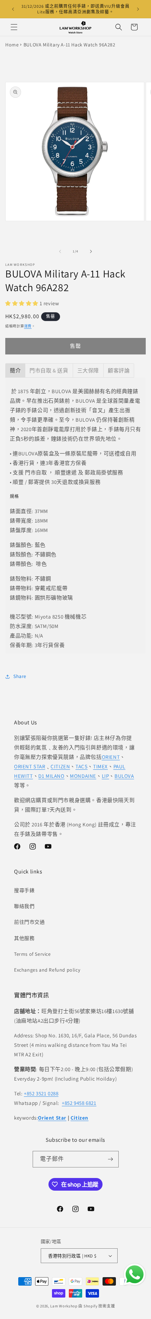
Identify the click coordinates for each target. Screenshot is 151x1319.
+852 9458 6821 (79, 1103)
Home (12, 44)
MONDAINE (83, 776)
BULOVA (124, 776)
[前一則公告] (13, 9)
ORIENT (111, 757)
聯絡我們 (24, 906)
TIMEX (100, 766)
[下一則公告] (138, 9)
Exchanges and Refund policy (47, 970)
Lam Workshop (63, 1306)
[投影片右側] (91, 251)
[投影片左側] (60, 251)
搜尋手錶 (24, 890)
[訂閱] (110, 1159)
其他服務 (24, 938)
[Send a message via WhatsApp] (134, 1274)
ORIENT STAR (29, 766)
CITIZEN (60, 766)
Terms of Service (32, 954)
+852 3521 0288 (41, 1093)
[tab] (15, 370)
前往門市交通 (29, 922)
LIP (105, 776)
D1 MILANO (51, 776)
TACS (81, 766)
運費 (28, 326)
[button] (14, 27)
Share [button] (19, 676)
